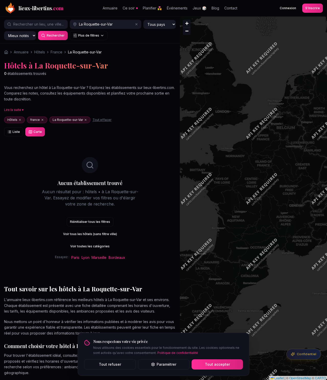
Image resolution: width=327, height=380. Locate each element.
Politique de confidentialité (177, 353)
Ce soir (129, 8)
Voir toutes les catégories (90, 246)
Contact (230, 8)
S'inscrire (312, 8)
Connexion (288, 8)
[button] (187, 23)
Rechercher (56, 35)
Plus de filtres (88, 35)
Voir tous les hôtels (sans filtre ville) (90, 234)
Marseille (99, 257)
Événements (177, 8)
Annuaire (110, 8)
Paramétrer (166, 364)
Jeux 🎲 (199, 8)
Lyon (85, 257)
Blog (215, 8)
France (56, 52)
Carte (37, 132)
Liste (16, 132)
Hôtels (39, 52)
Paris (75, 257)
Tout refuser (110, 364)
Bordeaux (117, 257)
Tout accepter (217, 364)
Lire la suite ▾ (14, 110)
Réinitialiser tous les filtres (90, 222)
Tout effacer (101, 120)
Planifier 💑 (152, 8)
